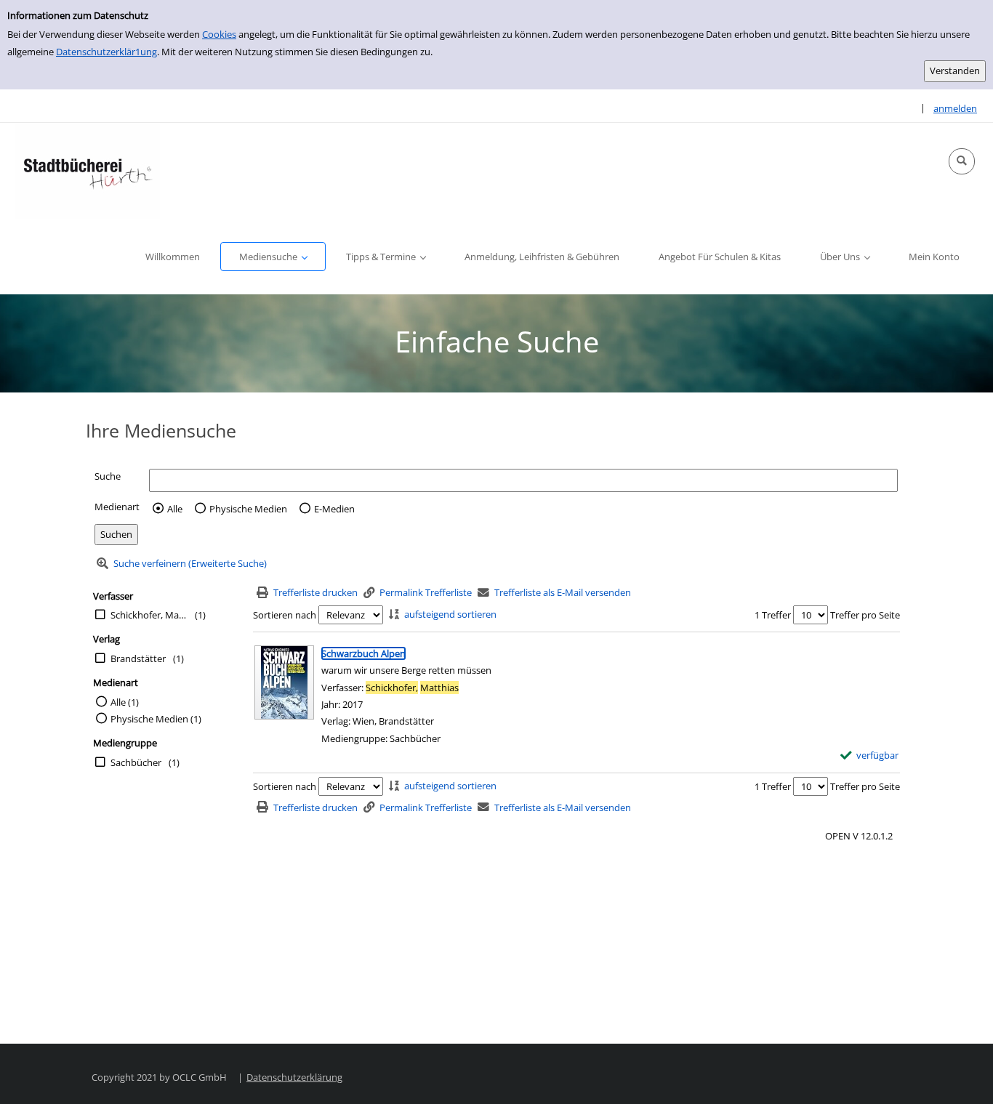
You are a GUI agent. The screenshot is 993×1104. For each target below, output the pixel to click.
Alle (174, 508)
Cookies (219, 34)
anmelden (955, 108)
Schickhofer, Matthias (149, 614)
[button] (962, 161)
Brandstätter (138, 658)
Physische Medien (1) (155, 718)
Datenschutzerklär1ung (106, 51)
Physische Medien (248, 508)
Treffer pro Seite (865, 614)
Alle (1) (124, 702)
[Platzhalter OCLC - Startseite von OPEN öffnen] (87, 171)
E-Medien (334, 508)
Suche (108, 476)
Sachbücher (135, 762)
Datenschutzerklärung (294, 1077)
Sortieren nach (284, 614)
